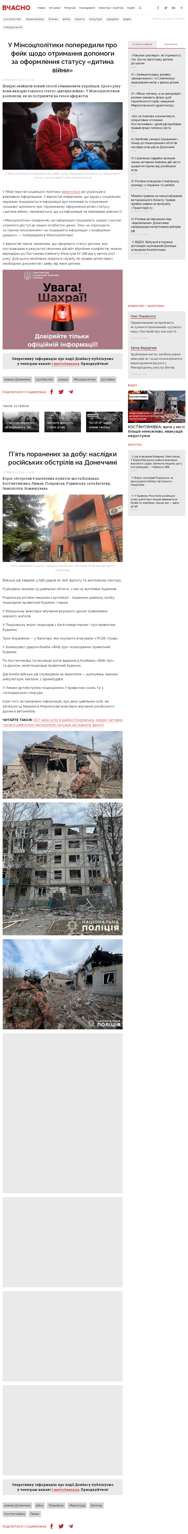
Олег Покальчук (143, 316)
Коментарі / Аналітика (111, 8)
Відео (132, 385)
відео (127, 19)
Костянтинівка (14, 1514)
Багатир (96, 1505)
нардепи (113, 19)
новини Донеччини (17, 379)
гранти (80, 19)
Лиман (34, 1514)
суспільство (12, 19)
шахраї (63, 379)
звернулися (71, 192)
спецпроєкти (12, 27)
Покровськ (56, 1505)
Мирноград (77, 1505)
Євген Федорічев (144, 348)
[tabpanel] (156, 154)
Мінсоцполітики (85, 379)
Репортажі (70, 8)
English (131, 8)
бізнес (53, 19)
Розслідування (87, 8)
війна (66, 19)
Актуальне (55, 8)
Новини (41, 8)
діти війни (108, 379)
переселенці (35, 19)
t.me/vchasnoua (65, 363)
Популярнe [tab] (171, 44)
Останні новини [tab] (142, 44)
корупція (95, 19)
